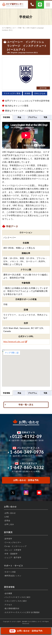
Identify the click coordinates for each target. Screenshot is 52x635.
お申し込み (9, 524)
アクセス (8, 605)
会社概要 (8, 593)
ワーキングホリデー (13, 542)
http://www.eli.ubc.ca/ (13, 341)
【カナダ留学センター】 (34, 621)
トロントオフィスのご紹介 (16, 601)
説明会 (7, 521)
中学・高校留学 (11, 554)
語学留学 (8, 539)
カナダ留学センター (9, 28)
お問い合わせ (10, 513)
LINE (7, 517)
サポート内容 (10, 572)
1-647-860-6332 (27, 467)
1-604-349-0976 (27, 452)
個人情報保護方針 (12, 608)
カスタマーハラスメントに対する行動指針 (22, 612)
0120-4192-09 (27, 436)
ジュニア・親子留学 (13, 558)
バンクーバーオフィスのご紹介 (18, 597)
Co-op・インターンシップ (16, 546)
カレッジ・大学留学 (13, 550)
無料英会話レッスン (13, 576)
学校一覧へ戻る (26, 404)
